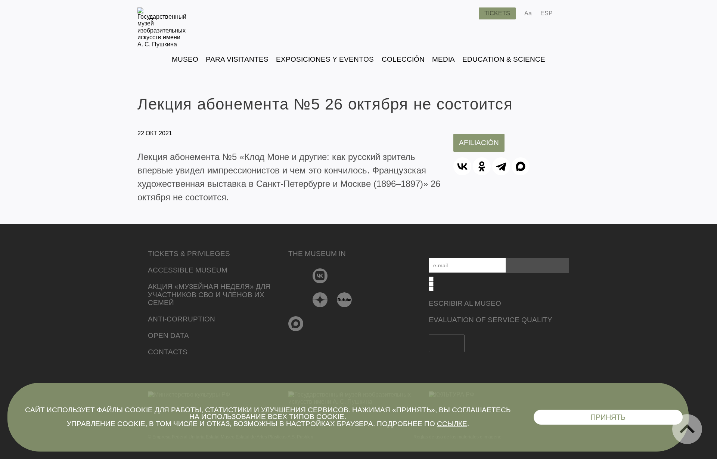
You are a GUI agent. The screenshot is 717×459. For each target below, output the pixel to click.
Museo (185, 59)
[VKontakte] (320, 275)
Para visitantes (237, 59)
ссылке (452, 424)
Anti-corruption (181, 319)
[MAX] (521, 166)
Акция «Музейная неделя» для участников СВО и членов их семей (209, 295)
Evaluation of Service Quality (490, 320)
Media (443, 59)
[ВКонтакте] (462, 166)
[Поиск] (467, 13)
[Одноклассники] (482, 166)
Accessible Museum (187, 270)
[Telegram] (501, 166)
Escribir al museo (465, 303)
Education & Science (503, 59)
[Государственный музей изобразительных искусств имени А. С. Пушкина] (161, 44)
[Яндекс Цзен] (320, 299)
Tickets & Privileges (189, 254)
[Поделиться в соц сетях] (569, 13)
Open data (168, 335)
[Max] (296, 323)
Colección (403, 59)
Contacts (167, 352)
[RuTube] (344, 299)
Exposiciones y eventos (325, 59)
